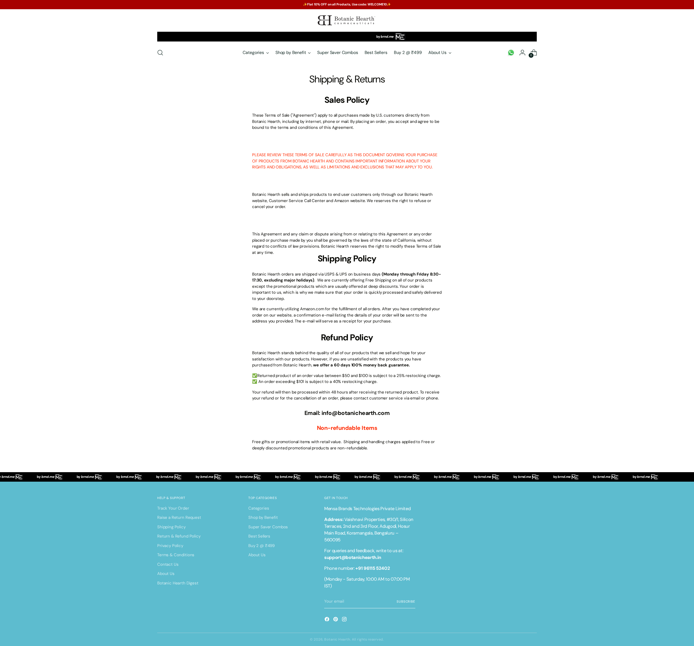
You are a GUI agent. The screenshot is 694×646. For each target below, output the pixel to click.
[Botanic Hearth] (347, 20)
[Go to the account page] (511, 52)
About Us (166, 573)
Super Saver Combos (268, 527)
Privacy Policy (170, 545)
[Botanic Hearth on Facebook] (327, 620)
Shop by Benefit (263, 517)
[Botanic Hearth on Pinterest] (336, 620)
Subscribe (406, 601)
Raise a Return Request (179, 517)
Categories (258, 508)
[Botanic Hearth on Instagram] (345, 620)
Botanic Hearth (337, 639)
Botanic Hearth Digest (177, 583)
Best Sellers (259, 536)
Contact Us (168, 564)
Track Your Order (173, 508)
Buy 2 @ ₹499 (261, 545)
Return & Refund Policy (179, 536)
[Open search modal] (160, 52)
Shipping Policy (171, 527)
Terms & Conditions (175, 555)
